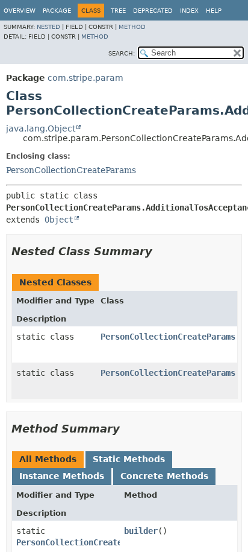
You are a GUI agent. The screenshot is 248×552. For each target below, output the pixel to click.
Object (59, 219)
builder (141, 531)
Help (214, 10)
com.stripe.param (85, 78)
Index (189, 10)
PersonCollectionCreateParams (71, 170)
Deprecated (153, 10)
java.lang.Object (40, 128)
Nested (48, 27)
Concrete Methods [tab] (164, 476)
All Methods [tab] (47, 459)
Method (132, 27)
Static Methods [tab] (129, 459)
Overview (20, 10)
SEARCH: (121, 53)
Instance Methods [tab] (61, 476)
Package (57, 10)
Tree (118, 10)
